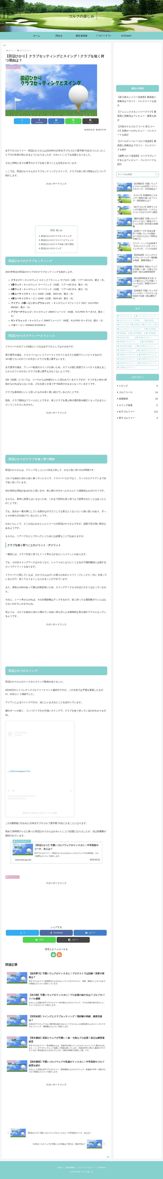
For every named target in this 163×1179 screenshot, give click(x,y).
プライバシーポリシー (86, 1167)
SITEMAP (101, 1167)
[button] (90, 121)
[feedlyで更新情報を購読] (53, 954)
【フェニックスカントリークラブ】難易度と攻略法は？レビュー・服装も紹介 (136, 116)
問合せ (60, 1167)
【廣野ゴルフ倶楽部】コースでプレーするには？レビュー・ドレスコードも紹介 (136, 160)
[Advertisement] (56, 138)
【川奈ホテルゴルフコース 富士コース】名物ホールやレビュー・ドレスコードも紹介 (136, 130)
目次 (52, 230)
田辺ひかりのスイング (51, 248)
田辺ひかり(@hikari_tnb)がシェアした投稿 (40, 813)
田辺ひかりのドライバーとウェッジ (57, 240)
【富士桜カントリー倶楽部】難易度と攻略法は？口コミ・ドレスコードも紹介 (136, 101)
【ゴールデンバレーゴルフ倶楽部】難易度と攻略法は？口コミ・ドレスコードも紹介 (136, 145)
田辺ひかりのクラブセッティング (56, 236)
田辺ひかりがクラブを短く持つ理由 (57, 244)
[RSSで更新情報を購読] (59, 954)
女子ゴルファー (13, 877)
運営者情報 (70, 1167)
